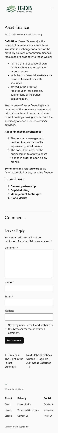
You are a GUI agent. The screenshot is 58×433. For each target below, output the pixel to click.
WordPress (24, 426)
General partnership (23, 186)
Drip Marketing (20, 190)
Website (9, 310)
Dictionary (37, 34)
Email (9, 296)
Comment (11, 247)
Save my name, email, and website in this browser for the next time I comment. (30, 329)
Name (9, 282)
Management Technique (26, 194)
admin (27, 34)
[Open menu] (51, 8)
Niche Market (19, 197)
